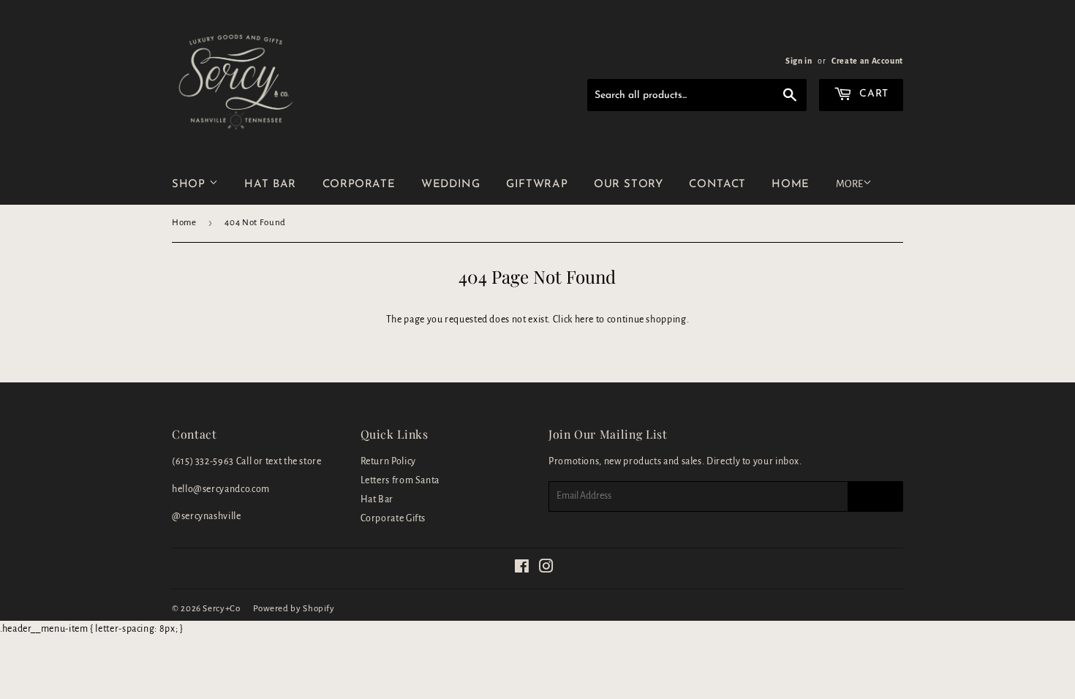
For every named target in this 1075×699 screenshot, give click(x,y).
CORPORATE (359, 184)
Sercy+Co (221, 608)
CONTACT (717, 184)
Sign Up (875, 495)
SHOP (190, 184)
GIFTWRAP (536, 184)
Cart (872, 93)
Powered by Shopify (294, 608)
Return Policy (388, 461)
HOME (791, 184)
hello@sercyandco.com (221, 489)
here (585, 319)
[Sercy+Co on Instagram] (546, 569)
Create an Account (867, 60)
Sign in (798, 60)
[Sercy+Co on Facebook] (522, 569)
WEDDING (450, 184)
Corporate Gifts (393, 518)
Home (184, 222)
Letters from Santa (400, 480)
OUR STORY (628, 184)
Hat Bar (377, 499)
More (849, 183)
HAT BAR (269, 184)
